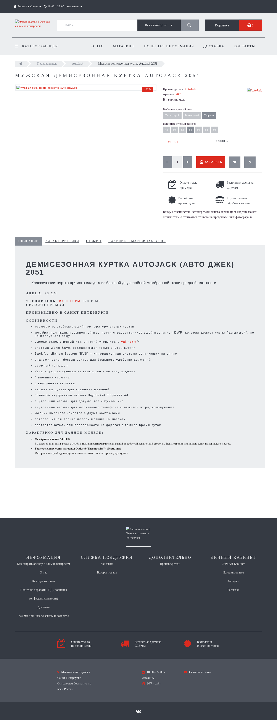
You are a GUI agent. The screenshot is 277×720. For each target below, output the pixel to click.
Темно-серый (172, 115)
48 (166, 129)
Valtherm (129, 341)
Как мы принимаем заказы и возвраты (43, 615)
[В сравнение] (250, 162)
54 (190, 129)
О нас (98, 46)
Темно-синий (192, 115)
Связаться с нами (200, 672)
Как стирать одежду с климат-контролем (43, 563)
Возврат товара (107, 572)
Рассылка (233, 589)
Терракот (209, 115)
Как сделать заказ (43, 581)
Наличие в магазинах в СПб (137, 241)
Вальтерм (70, 301)
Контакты (244, 46)
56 (198, 129)
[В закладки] (234, 162)
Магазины (124, 46)
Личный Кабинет (233, 563)
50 (174, 129)
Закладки (233, 581)
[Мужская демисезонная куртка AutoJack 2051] (85, 88)
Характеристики (62, 241)
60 (214, 129)
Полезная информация (169, 46)
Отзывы (93, 241)
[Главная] (20, 63)
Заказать (212, 162)
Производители (170, 563)
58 (206, 129)
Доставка (213, 46)
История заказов (233, 572)
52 (182, 129)
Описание (28, 241)
